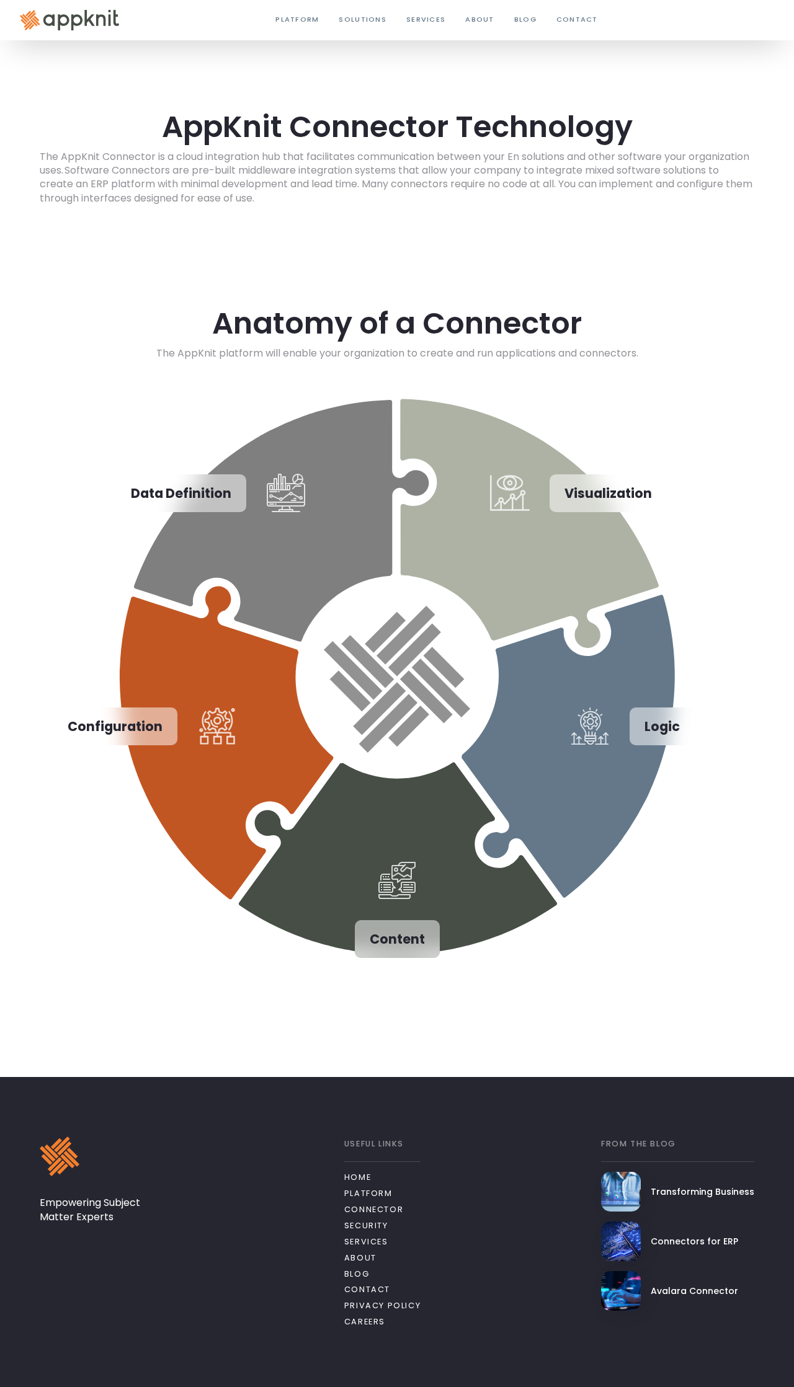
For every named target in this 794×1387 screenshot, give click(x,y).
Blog (525, 19)
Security (366, 1225)
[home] (69, 20)
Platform (368, 1193)
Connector (373, 1209)
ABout (479, 19)
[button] (297, 20)
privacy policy (382, 1305)
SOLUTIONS (362, 19)
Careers (364, 1321)
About (360, 1257)
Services (425, 19)
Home (357, 1177)
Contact (577, 19)
